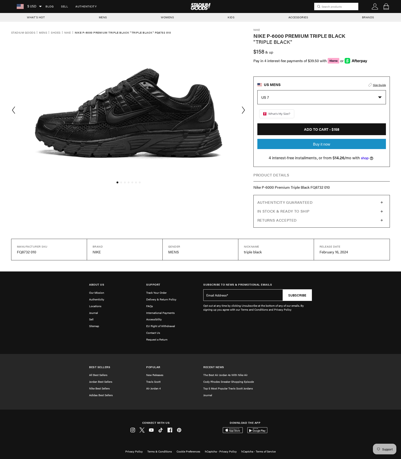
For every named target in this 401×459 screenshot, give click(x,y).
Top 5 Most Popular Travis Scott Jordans (228, 388)
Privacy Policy (134, 451)
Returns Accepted (277, 220)
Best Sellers (99, 367)
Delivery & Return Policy (161, 299)
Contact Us (153, 333)
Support (153, 285)
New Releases (154, 375)
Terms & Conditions (159, 451)
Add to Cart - (321, 129)
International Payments (160, 313)
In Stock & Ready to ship (283, 211)
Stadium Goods (23, 32)
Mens (43, 32)
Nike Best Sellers (99, 388)
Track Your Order (156, 292)
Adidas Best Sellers (101, 395)
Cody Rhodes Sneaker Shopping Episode (228, 381)
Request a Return (157, 339)
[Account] (375, 6)
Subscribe (297, 295)
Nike (67, 32)
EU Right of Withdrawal (160, 326)
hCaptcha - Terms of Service (258, 451)
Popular (153, 367)
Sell (64, 6)
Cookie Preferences (188, 451)
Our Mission (96, 292)
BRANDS (368, 17)
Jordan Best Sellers (100, 381)
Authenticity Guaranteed (285, 202)
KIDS (231, 17)
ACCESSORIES (298, 17)
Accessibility (154, 319)
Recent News (213, 367)
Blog (49, 6)
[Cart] (386, 6)
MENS (103, 17)
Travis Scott (153, 381)
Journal (93, 313)
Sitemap (94, 326)
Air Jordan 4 (153, 388)
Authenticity (86, 6)
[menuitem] (49, 6)
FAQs (149, 306)
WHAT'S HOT (36, 17)
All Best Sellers (98, 375)
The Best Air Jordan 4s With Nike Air (225, 375)
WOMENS (167, 17)
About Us (96, 285)
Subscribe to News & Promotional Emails (237, 285)
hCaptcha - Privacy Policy (221, 451)
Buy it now (321, 144)
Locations (95, 306)
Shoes (55, 32)
